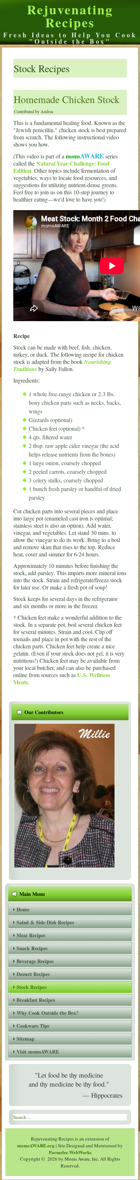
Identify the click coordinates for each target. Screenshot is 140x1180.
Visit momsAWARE (38, 1051)
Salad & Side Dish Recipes (45, 922)
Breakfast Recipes (36, 1000)
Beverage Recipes (35, 961)
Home (23, 909)
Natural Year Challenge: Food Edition (61, 167)
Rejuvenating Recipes (70, 16)
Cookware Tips (33, 1025)
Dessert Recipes (33, 974)
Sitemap (25, 1038)
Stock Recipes (31, 987)
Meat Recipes (31, 935)
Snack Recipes (32, 948)
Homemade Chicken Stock (67, 99)
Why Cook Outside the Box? (48, 1013)
